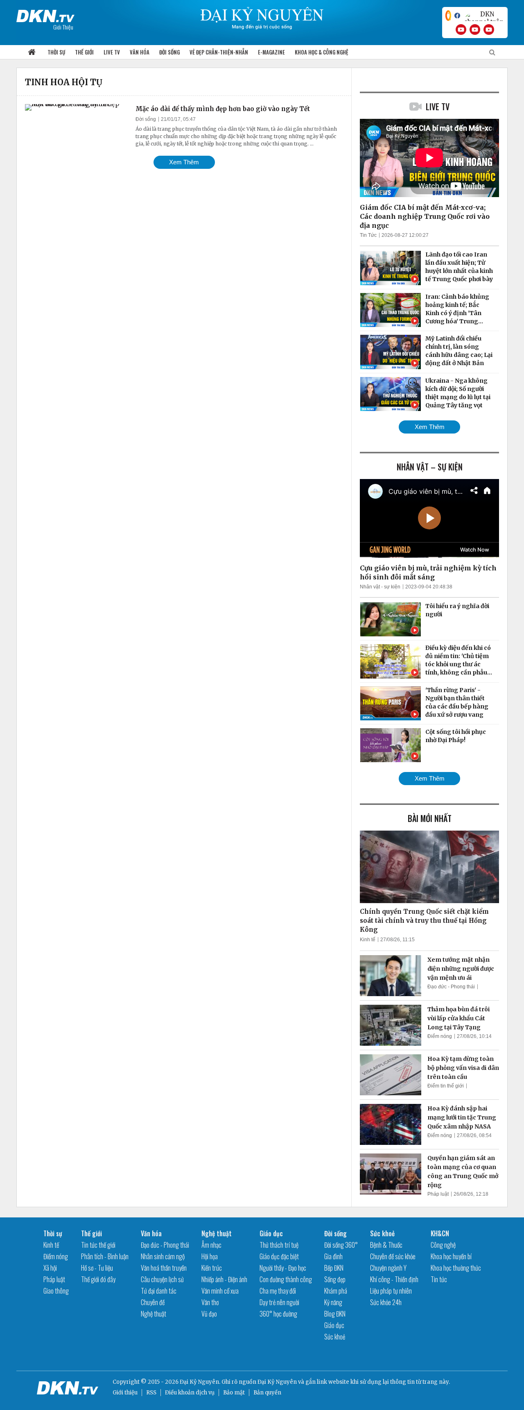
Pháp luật (438, 1194)
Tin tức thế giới (98, 1245)
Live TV (112, 52)
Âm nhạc (211, 1245)
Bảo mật (234, 1392)
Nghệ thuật (153, 1314)
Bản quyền (267, 1392)
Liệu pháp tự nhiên (391, 1291)
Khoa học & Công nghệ (321, 52)
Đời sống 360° (341, 1245)
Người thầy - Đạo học (283, 1268)
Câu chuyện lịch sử (162, 1279)
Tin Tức (368, 235)
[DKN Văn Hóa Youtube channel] (488, 29)
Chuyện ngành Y (388, 1268)
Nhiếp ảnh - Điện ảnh (224, 1279)
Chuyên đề (153, 1302)
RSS (151, 1392)
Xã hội (50, 1268)
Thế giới (84, 52)
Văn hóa (139, 52)
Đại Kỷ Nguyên (277, 1381)
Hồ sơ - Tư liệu (97, 1268)
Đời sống (169, 52)
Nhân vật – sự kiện (430, 467)
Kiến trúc (211, 1268)
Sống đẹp (335, 1279)
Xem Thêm (184, 162)
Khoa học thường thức (456, 1268)
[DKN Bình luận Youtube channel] (475, 29)
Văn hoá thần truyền (164, 1268)
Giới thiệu (125, 1392)
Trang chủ (31, 52)
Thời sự (56, 52)
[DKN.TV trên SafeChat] (448, 15)
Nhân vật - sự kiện (380, 587)
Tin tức (439, 1279)
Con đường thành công (286, 1279)
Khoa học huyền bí (451, 1256)
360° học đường (278, 1314)
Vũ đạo (209, 1314)
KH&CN (440, 1233)
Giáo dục (271, 1233)
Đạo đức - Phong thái (451, 987)
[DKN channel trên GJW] (483, 15)
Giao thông (56, 1291)
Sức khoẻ (334, 1337)
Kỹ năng (333, 1302)
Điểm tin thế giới (445, 1086)
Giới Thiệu (63, 27)
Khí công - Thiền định (394, 1279)
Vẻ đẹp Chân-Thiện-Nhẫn (219, 52)
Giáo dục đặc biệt (279, 1256)
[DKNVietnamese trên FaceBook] (457, 15)
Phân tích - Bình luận (105, 1256)
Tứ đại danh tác (158, 1291)
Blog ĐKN (335, 1314)
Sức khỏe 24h (386, 1302)
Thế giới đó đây (98, 1279)
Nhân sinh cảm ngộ (163, 1256)
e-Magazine (271, 52)
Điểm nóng (439, 1036)
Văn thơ (210, 1302)
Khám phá (335, 1291)
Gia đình (333, 1256)
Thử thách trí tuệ (279, 1245)
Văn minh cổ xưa (220, 1291)
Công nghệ (443, 1245)
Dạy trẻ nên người (279, 1302)
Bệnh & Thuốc (386, 1245)
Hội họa (209, 1256)
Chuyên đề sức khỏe (393, 1256)
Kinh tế (367, 939)
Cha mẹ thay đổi (278, 1291)
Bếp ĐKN (333, 1268)
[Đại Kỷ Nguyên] (45, 14)
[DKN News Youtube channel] (461, 29)
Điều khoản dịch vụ (190, 1392)
